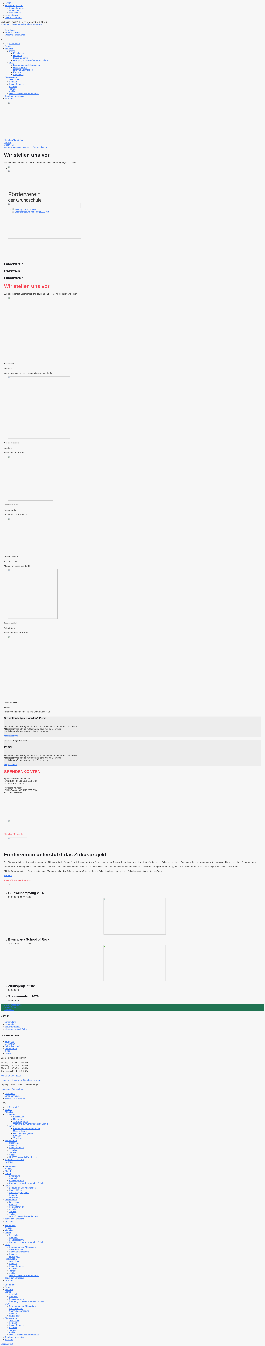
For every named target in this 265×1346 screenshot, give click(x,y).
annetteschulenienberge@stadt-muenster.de (21, 24)
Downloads (9, 1009)
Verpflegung (14, 1197)
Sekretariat (10, 1044)
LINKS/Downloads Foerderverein (24, 1216)
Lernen (8, 1173)
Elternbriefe (10, 1166)
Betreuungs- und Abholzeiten (22, 1188)
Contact (9, 1344)
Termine (7, 142)
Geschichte (9, 145)
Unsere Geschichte (13, 1005)
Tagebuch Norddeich (14, 1219)
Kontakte (13, 1195)
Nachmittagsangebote (19, 1192)
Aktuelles (9, 1171)
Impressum (14, 10)
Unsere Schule (11, 15)
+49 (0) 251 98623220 (11, 1076)
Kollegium (9, 1041)
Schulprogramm (12, 1027)
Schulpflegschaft (12, 1046)
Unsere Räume (16, 1190)
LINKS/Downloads (13, 17)
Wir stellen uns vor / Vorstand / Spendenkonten (25, 147)
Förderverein (11, 1048)
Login (3, 1344)
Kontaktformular (16, 8)
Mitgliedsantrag (11, 736)
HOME (8, 3)
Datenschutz (15, 13)
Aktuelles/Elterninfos (13, 140)
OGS (7, 1051)
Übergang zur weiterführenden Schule (26, 1183)
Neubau (8, 1053)
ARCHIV (8, 875)
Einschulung (10, 1022)
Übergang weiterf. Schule (16, 1029)
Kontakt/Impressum (14, 5)
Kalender (9, 1221)
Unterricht (9, 1024)
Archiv (12, 1214)
